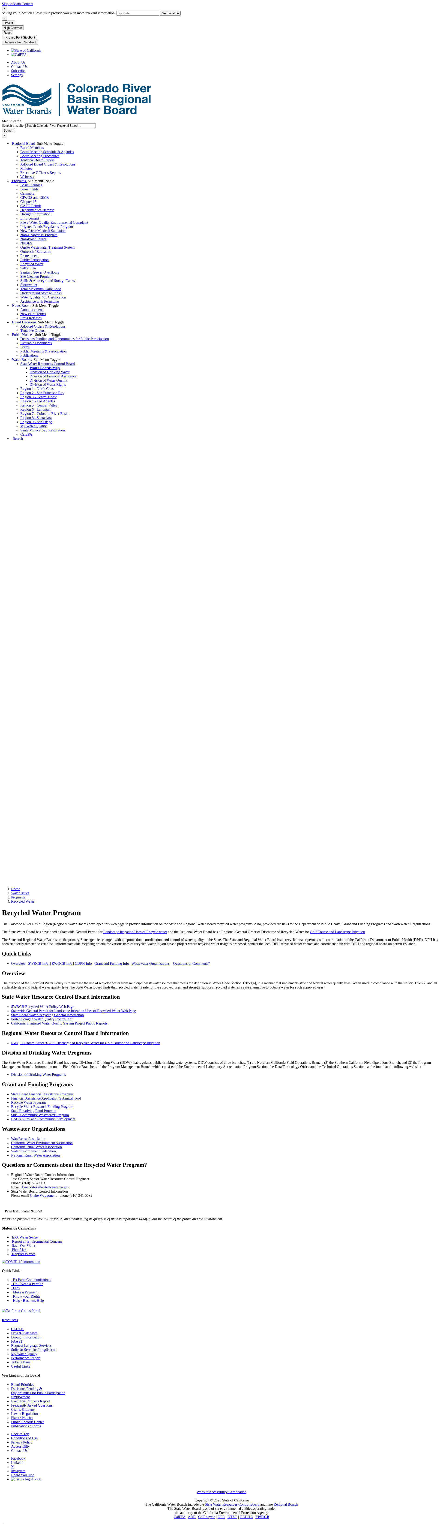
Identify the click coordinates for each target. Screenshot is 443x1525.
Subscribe (18, 71)
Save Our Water (23, 1246)
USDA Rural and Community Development (43, 1119)
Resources (10, 1320)
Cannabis (27, 193)
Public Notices (22, 335)
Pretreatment (29, 256)
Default (8, 23)
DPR (221, 1517)
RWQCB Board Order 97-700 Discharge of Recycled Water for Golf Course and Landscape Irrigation (85, 1043)
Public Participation (34, 260)
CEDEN (17, 1329)
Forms (25, 347)
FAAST (17, 1341)
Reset (8, 32)
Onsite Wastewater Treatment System (47, 247)
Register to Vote (23, 1254)
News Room (21, 305)
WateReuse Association (28, 1139)
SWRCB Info (38, 963)
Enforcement (29, 218)
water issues (20, 893)
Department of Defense (37, 210)
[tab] (4, 8)
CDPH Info (83, 963)
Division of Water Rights (48, 384)
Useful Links (20, 1366)
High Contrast (13, 28)
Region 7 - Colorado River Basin (44, 414)
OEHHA (246, 1517)
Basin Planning (31, 185)
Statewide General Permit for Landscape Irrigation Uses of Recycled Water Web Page (73, 1011)
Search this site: (13, 125)
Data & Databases (24, 1333)
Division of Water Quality (48, 380)
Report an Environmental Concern (36, 1241)
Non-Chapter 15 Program (38, 235)
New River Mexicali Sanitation (43, 231)
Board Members (32, 148)
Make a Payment (24, 1292)
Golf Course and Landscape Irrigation (337, 932)
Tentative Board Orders (37, 160)
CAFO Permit (30, 206)
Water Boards (22, 360)
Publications (29, 355)
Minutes (26, 168)
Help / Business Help (27, 1300)
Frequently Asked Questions (31, 1405)
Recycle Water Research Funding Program (42, 1107)
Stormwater (28, 285)
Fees (15, 1288)
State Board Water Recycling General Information (47, 1015)
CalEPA (26, 434)
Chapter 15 (28, 202)
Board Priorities (22, 1384)
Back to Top (20, 1434)
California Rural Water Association (36, 1147)
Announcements (32, 310)
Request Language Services (31, 1345)
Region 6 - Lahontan (35, 409)
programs (18, 897)
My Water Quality (33, 426)
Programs (19, 181)
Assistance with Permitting (39, 301)
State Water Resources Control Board (47, 364)
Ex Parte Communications (31, 1280)
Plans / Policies (22, 1418)
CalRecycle (206, 1517)
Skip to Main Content (17, 4)
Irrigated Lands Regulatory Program (46, 227)
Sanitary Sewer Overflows (39, 272)
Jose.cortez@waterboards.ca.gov (45, 1187)
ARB (192, 1517)
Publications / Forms (26, 1426)
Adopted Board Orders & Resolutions (47, 164)
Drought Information (35, 214)
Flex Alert (19, 1250)
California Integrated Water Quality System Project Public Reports (59, 1023)
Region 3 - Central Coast (38, 397)
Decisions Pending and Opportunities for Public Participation (64, 339)
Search (17, 438)
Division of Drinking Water (49, 372)
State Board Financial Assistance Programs (42, 1094)
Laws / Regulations (25, 1414)
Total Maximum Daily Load (40, 289)
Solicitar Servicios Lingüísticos (33, 1350)
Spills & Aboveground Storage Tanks (47, 281)
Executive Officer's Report (30, 1401)
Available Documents (36, 343)
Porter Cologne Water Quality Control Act (41, 1019)
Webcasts (27, 177)
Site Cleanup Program (36, 276)
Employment (20, 1397)
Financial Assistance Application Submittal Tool (46, 1098)
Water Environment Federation (33, 1151)
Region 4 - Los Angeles (37, 401)
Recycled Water (31, 264)
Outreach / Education (35, 251)
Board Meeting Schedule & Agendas (47, 152)
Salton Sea (28, 268)
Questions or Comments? (191, 963)
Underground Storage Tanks (41, 293)
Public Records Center (27, 1422)
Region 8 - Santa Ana (36, 418)
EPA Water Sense (24, 1237)
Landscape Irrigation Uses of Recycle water (135, 932)
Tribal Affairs (20, 1362)
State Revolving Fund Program (33, 1111)
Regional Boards (286, 1504)
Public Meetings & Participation (43, 351)
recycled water (22, 901)
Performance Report (25, 1358)
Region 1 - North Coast (37, 389)
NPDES (26, 243)
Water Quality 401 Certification (43, 297)
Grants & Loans (22, 1409)
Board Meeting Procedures (39, 156)
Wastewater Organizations (151, 963)
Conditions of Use (24, 1438)
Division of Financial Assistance (53, 376)
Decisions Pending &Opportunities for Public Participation (38, 1391)
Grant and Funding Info (111, 963)
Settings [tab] (17, 75)
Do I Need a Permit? (27, 1284)
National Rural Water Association (35, 1155)
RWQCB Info (62, 963)
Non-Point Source (33, 239)
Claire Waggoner (42, 1195)
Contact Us (19, 67)
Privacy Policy (21, 1442)
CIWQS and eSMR (34, 197)
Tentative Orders (32, 330)
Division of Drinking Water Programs (38, 1074)
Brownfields (29, 189)
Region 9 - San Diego (36, 422)
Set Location (170, 13)
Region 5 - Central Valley (38, 405)
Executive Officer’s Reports (40, 173)
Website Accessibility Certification (221, 1492)
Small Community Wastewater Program (40, 1115)
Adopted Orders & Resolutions (43, 326)
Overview (18, 963)
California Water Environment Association (42, 1143)
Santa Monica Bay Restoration (42, 430)
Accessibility (20, 1446)
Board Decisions (24, 322)
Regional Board (23, 143)
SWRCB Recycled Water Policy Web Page (42, 1007)
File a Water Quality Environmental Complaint (54, 222)
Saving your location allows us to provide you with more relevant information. (59, 13)
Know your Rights (25, 1296)
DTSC (232, 1517)
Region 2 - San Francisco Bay (42, 393)
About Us (18, 62)
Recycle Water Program (28, 1102)
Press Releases (31, 318)
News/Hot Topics (33, 314)
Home (15, 889)
